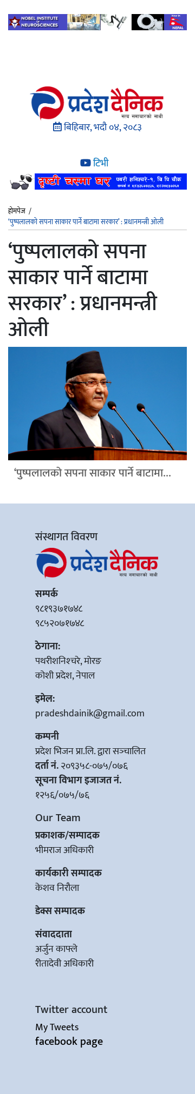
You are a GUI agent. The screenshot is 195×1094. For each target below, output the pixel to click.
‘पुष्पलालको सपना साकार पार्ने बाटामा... (92, 473)
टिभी (99, 164)
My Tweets (57, 1027)
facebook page (69, 1041)
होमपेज (16, 211)
